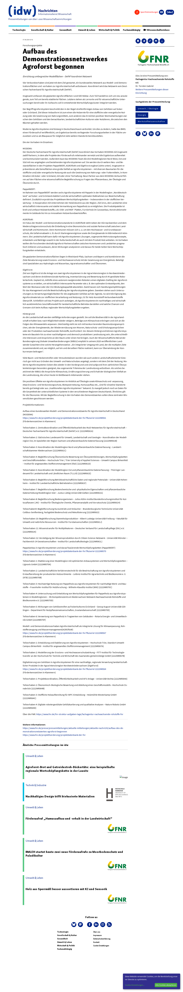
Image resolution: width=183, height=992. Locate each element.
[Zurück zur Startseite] (40, 12)
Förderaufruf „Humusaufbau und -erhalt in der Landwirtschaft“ (69, 818)
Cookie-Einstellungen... (134, 985)
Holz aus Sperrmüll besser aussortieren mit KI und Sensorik (66, 889)
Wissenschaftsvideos (158, 30)
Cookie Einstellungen (101, 945)
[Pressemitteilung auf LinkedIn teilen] (151, 133)
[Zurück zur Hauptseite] (170, 12)
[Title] (150, 40)
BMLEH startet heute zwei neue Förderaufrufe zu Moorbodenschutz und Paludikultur (74, 854)
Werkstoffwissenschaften (151, 121)
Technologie (19, 30)
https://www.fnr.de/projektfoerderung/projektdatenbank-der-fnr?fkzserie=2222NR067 (64, 632)
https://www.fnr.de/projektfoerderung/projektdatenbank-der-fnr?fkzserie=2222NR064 (64, 669)
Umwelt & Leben (86, 30)
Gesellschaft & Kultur (42, 30)
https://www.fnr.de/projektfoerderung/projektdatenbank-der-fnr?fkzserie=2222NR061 (64, 417)
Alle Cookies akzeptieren (165, 985)
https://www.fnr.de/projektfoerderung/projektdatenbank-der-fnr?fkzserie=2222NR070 (64, 551)
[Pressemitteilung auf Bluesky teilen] (144, 133)
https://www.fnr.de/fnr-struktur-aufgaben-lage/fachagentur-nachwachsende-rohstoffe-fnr (79, 714)
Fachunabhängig (131, 30)
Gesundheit (65, 30)
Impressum (97, 935)
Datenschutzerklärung (101, 939)
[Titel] (138, 40)
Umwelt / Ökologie (148, 108)
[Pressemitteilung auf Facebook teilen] (138, 133)
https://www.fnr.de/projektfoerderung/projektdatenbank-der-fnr (54, 734)
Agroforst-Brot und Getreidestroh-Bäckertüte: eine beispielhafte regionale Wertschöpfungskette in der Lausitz (70, 769)
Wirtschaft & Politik (109, 30)
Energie (142, 115)
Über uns (96, 932)
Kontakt (96, 942)
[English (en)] (161, 12)
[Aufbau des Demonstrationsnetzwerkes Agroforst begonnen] (144, 40)
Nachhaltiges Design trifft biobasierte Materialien (60, 796)
